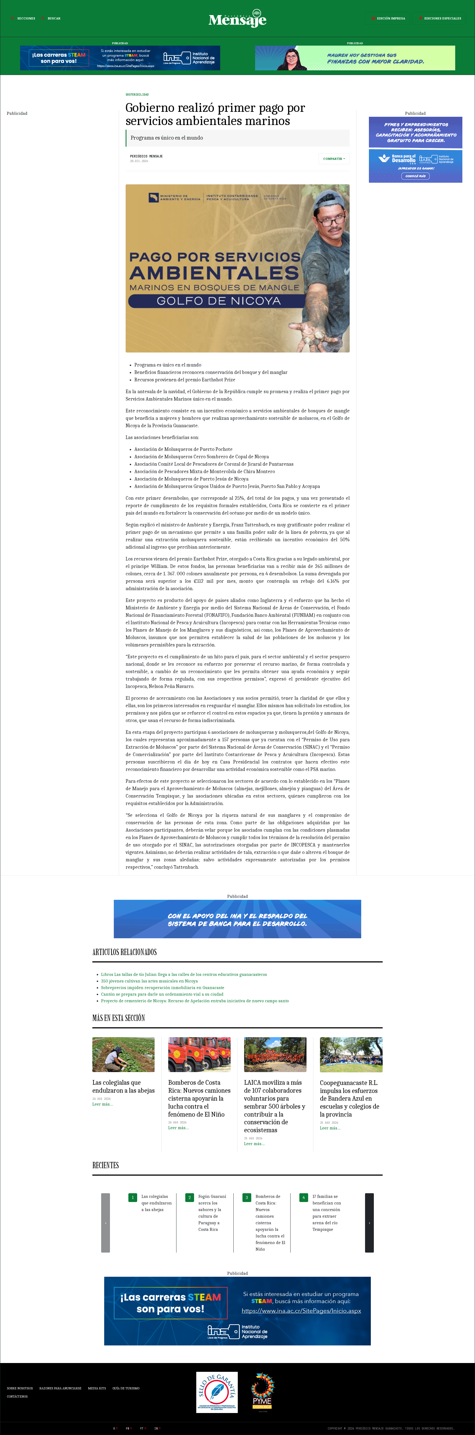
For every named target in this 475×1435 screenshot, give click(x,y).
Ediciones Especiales (442, 18)
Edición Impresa (391, 18)
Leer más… (102, 1104)
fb (127, 1428)
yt (141, 1428)
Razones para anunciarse (60, 1388)
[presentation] (105, 1223)
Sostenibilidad (137, 94)
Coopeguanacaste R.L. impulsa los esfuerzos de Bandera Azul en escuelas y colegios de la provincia (349, 1098)
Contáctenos (17, 1396)
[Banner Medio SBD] (237, 918)
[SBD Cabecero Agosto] (355, 57)
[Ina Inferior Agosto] (237, 1310)
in (156, 1428)
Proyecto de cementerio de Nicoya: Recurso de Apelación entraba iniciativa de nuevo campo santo (195, 1000)
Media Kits (97, 1388)
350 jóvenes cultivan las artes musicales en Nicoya (149, 981)
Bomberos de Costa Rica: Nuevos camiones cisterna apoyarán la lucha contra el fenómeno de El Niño (199, 1098)
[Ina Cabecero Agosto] (120, 57)
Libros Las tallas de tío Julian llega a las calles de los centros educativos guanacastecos (184, 974)
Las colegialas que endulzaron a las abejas (123, 1086)
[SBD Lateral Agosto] (415, 149)
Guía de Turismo (125, 1388)
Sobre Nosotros (20, 1388)
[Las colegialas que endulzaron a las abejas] (123, 1054)
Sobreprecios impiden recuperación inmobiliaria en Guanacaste (162, 987)
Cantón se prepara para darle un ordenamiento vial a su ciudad (162, 994)
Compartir (332, 159)
